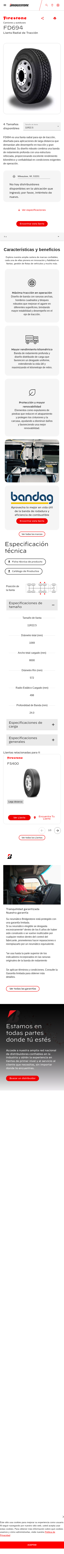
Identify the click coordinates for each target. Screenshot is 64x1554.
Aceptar (32, 1545)
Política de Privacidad (45, 1535)
